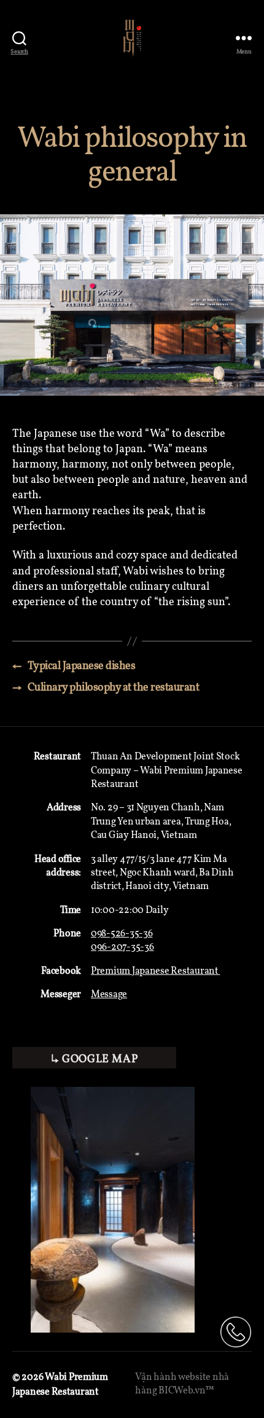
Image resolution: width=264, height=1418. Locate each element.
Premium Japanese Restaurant (155, 971)
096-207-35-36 (122, 947)
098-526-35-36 (122, 934)
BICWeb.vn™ (186, 1391)
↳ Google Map (94, 1059)
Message (109, 994)
